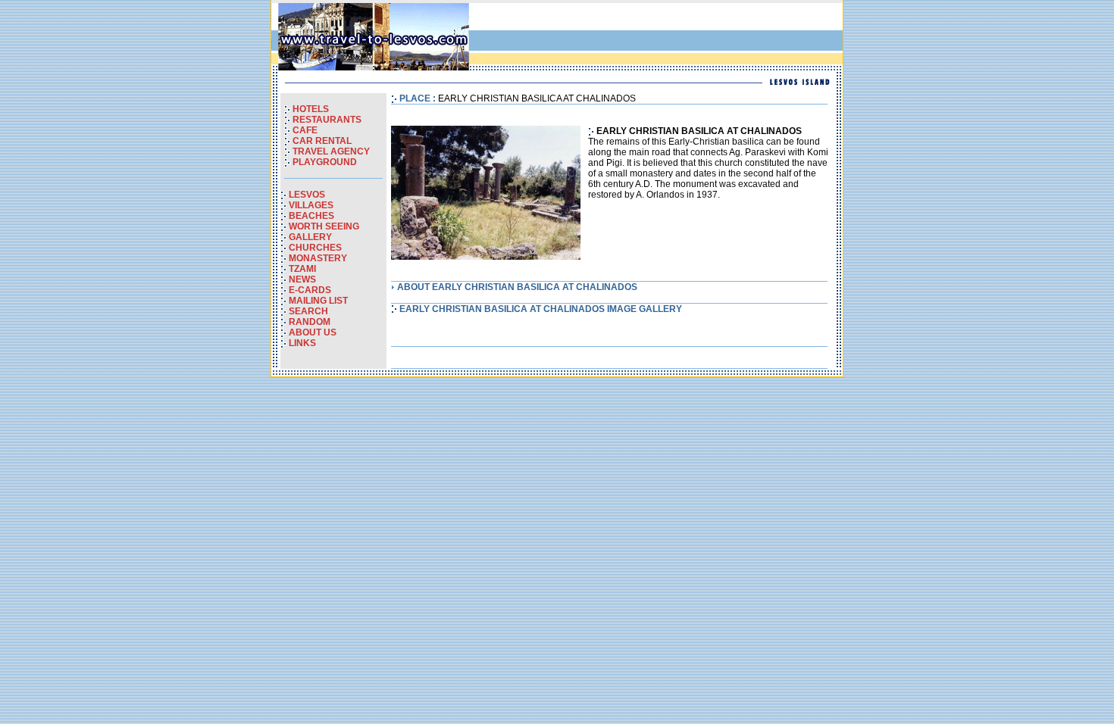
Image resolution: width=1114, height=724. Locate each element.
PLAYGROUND (325, 162)
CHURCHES (315, 247)
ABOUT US (312, 332)
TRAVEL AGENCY (331, 151)
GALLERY (310, 237)
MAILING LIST (318, 300)
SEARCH (308, 311)
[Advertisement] (662, 37)
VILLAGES (311, 205)
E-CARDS (310, 290)
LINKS (302, 343)
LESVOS (307, 194)
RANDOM (309, 322)
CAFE (305, 130)
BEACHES (311, 216)
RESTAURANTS (327, 119)
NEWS (302, 279)
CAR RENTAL (322, 141)
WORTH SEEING (324, 226)
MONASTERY (318, 258)
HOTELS (311, 109)
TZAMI (302, 269)
